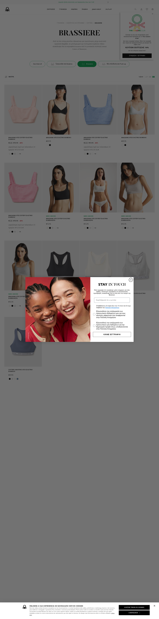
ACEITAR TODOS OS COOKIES (134, 607)
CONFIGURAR (133, 612)
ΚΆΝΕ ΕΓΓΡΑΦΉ (112, 334)
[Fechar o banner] (154, 605)
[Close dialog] (131, 280)
